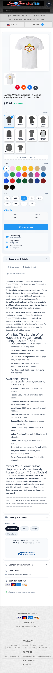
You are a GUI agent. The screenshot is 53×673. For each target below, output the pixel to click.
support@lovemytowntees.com (20, 574)
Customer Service (28, 656)
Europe (34, 529)
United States (12, 529)
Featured (30, 19)
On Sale (28, 16)
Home (1, 604)
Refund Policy (30, 648)
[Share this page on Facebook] (29, 87)
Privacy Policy (37, 645)
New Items (40, 16)
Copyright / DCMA (44, 656)
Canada (24, 529)
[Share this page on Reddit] (23, 87)
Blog (41, 19)
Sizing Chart (14, 656)
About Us (14, 645)
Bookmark (28, 664)
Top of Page (51, 604)
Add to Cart (27, 227)
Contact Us (25, 645)
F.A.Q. (5, 656)
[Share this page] (35, 88)
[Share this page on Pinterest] (17, 87)
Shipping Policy (44, 648)
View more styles (25, 157)
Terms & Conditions (14, 648)
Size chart (9, 210)
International (11, 534)
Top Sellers (17, 19)
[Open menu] (49, 4)
